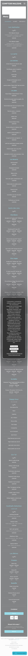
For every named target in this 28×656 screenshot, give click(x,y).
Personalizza (14, 351)
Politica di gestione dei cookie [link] (14, 355)
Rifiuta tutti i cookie (14, 348)
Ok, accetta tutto (14, 346)
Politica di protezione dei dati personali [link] (14, 353)
